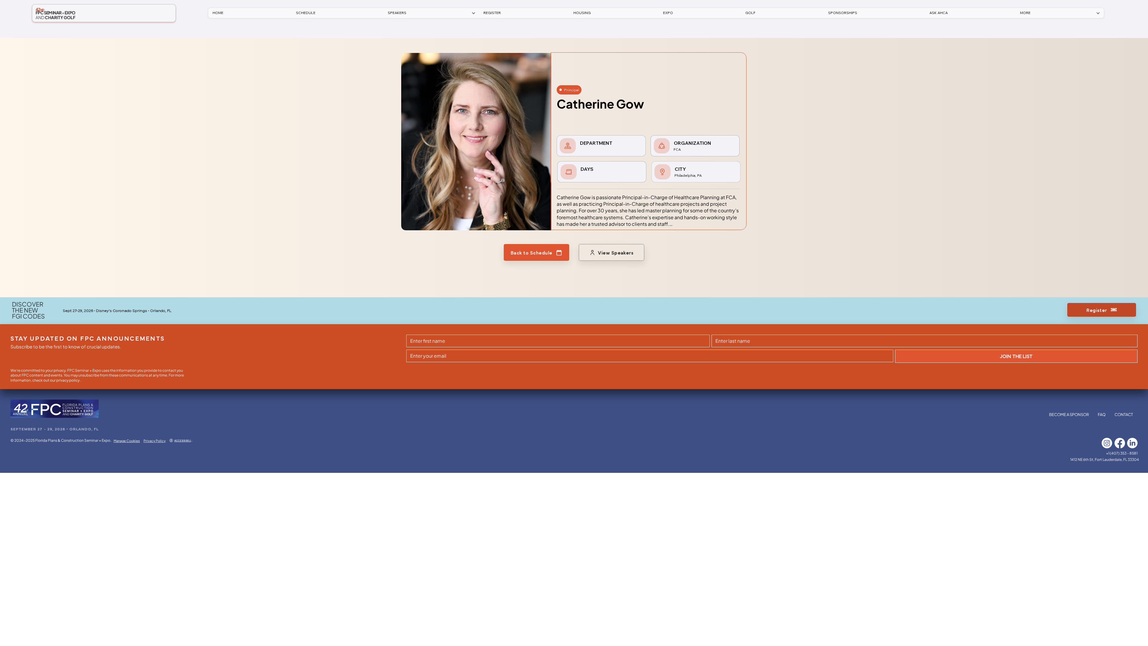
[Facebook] (1120, 443)
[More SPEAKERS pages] (473, 13)
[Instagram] (1107, 443)
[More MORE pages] (1098, 13)
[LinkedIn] (1132, 443)
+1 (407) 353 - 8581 (1122, 453)
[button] (492, 13)
